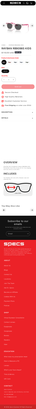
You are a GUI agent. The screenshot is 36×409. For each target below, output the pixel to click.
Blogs (6, 270)
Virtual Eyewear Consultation (14, 318)
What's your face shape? (13, 370)
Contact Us (8, 274)
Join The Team (9, 283)
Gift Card (7, 379)
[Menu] (4, 3)
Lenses (6, 365)
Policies (6, 305)
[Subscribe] (28, 233)
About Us (7, 265)
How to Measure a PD (11, 361)
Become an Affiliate (11, 292)
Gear (5, 344)
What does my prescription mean (15, 356)
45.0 (6, 71)
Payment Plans (9, 301)
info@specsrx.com (12, 396)
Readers (7, 340)
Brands (6, 335)
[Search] (24, 3)
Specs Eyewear (14, 407)
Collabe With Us (9, 296)
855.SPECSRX (9, 394)
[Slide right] (32, 25)
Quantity (5, 76)
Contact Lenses (9, 322)
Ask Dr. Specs (9, 288)
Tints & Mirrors (9, 374)
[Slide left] (4, 25)
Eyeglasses (8, 326)
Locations (7, 279)
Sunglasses (8, 331)
